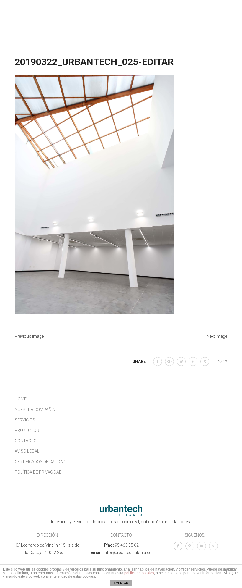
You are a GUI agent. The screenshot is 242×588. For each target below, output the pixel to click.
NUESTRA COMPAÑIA (35, 409)
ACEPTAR (121, 583)
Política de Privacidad (38, 472)
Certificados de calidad (40, 461)
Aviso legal (27, 451)
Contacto (26, 440)
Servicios (25, 420)
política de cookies (139, 573)
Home (21, 399)
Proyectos (27, 430)
